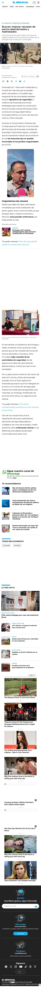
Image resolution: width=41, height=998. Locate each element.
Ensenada (16, 23)
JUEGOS (5, 6)
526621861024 (20, 926)
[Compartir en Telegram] (15, 81)
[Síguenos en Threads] (30, 966)
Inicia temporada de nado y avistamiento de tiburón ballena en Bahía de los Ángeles (25, 502)
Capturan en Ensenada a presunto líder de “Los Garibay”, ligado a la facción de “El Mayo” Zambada (25, 516)
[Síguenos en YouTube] (20, 967)
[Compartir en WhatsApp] (3, 81)
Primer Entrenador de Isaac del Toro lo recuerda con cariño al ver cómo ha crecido (25, 527)
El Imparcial (7, 23)
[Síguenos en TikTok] (26, 966)
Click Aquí (20, 933)
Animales (17, 545)
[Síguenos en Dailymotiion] (35, 966)
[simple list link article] (20, 602)
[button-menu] (2, 2)
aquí (14, 478)
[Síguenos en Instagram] (15, 966)
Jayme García (8, 75)
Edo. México (20, 6)
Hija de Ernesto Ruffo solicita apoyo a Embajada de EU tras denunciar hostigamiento (24, 490)
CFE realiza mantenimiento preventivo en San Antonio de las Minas (20, 407)
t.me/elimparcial (20, 953)
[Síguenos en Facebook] (6, 966)
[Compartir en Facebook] (7, 81)
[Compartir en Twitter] (11, 81)
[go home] (20, 980)
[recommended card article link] (6, 232)
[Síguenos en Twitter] (11, 966)
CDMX (12, 6)
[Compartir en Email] (20, 81)
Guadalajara (30, 6)
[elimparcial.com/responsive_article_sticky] (40, 985)
